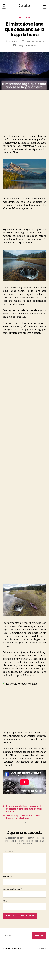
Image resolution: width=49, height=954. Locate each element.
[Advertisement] (22, 115)
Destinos (24, 17)
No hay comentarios (26, 45)
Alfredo (15, 41)
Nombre (7, 877)
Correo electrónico (12, 889)
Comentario (8, 851)
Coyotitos (24, 5)
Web (5, 901)
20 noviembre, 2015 (34, 41)
